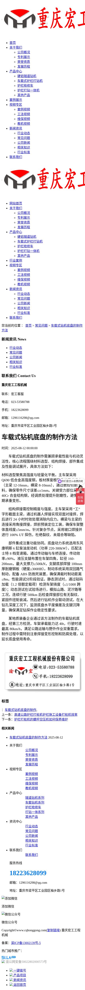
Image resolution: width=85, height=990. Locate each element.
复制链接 (53, 930)
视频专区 (15, 104)
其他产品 (23, 95)
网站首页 (15, 203)
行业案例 (15, 260)
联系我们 (15, 157)
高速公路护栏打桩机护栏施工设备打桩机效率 (45, 714)
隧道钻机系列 (34, 797)
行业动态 (23, 133)
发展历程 (23, 66)
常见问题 (23, 138)
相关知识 (23, 147)
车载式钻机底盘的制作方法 (28, 737)
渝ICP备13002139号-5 (26, 943)
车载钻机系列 (34, 802)
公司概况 (23, 52)
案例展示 (15, 100)
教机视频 (23, 123)
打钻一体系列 (34, 812)
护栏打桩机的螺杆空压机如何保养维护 (41, 719)
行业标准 (23, 152)
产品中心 (15, 71)
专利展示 (23, 57)
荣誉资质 (23, 61)
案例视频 (23, 109)
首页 (12, 42)
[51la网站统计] (9, 958)
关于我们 (15, 47)
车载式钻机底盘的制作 (20, 710)
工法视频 (23, 114)
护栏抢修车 (25, 85)
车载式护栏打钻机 (30, 80)
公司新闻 (23, 142)
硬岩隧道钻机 (26, 76)
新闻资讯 (15, 128)
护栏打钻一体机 (28, 90)
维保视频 (23, 119)
